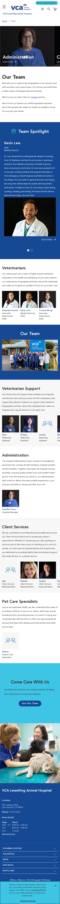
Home (4, 21)
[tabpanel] (30, 192)
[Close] (55, 886)
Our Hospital (9, 854)
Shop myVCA (8, 865)
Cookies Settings (27, 901)
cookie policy (38, 890)
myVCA (5, 859)
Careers (34, 97)
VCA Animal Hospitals (12, 848)
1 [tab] (28, 250)
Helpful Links (8, 871)
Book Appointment (46, 3)
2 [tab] (32, 250)
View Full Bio (47, 240)
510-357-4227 (14, 812)
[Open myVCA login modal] (43, 9)
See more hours (8, 834)
